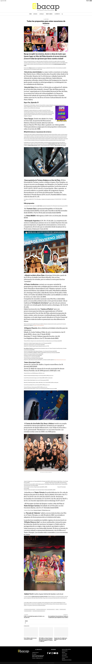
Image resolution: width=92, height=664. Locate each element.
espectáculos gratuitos (51, 609)
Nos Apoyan (34, 654)
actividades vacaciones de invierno (29, 609)
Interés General (64, 650)
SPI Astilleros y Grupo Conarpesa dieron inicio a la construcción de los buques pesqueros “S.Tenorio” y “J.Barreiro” (46, 640)
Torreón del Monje (62, 609)
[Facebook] (47, 653)
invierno (57, 609)
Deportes (63, 652)
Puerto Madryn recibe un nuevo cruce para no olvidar (30, 639)
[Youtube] (55, 653)
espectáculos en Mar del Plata (41, 609)
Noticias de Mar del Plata (66, 649)
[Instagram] (52, 653)
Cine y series (64, 655)
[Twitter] (50, 653)
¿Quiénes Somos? (35, 652)
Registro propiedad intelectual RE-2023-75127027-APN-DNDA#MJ (38, 656)
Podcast (63, 658)
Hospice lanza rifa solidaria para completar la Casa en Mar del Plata (60, 639)
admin (26, 621)
